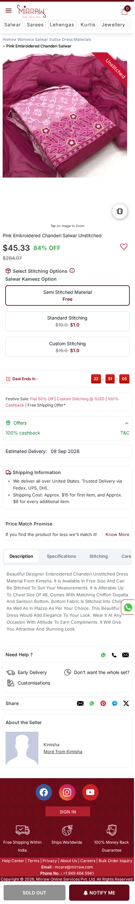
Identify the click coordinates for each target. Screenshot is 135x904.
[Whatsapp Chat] (127, 607)
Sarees (35, 24)
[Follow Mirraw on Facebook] (44, 792)
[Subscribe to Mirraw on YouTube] (90, 792)
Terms (33, 860)
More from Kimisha (63, 751)
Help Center (13, 860)
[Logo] (31, 11)
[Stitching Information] (72, 270)
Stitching (98, 556)
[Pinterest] (103, 703)
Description (21, 556)
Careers (87, 860)
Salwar (12, 24)
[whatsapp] (91, 703)
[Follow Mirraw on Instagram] (67, 792)
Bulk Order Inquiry (115, 860)
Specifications (61, 556)
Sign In (68, 811)
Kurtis (88, 24)
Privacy (50, 860)
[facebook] (114, 703)
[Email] (125, 654)
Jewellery (113, 24)
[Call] (114, 654)
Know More (117, 534)
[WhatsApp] (103, 654)
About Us (68, 860)
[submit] (123, 246)
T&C (124, 433)
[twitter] (126, 703)
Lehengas (62, 24)
